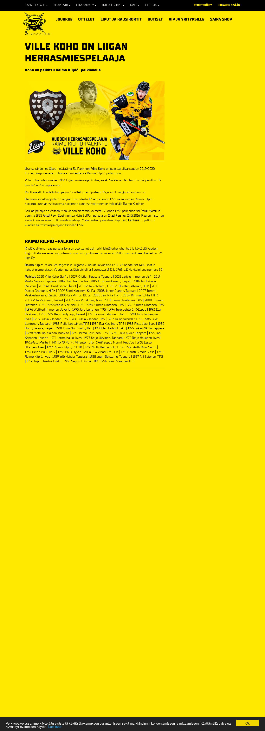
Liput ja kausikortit (121, 18)
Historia (151, 5)
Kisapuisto (61, 5)
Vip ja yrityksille (186, 18)
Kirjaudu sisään (229, 5)
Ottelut (86, 18)
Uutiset (155, 19)
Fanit (134, 5)
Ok (247, 723)
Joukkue (64, 18)
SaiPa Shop (221, 19)
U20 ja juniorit (112, 5)
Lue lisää (54, 726)
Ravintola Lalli (35, 5)
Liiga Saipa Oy (85, 5)
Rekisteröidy (203, 5)
